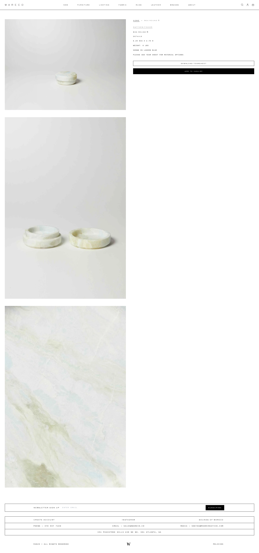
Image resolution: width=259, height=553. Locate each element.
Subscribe (215, 507)
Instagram (128, 520)
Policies (218, 544)
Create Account (44, 520)
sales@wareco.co (134, 526)
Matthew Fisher (142, 27)
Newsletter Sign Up (46, 507)
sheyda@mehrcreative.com (208, 526)
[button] (242, 5)
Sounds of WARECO (211, 520)
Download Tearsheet (194, 63)
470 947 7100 (53, 526)
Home (136, 20)
